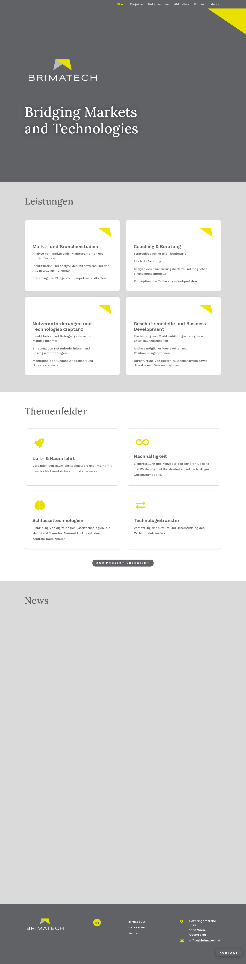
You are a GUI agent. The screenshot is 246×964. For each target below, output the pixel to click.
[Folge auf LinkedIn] (97, 922)
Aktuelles (181, 4)
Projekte (136, 4)
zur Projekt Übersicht (123, 562)
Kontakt (200, 4)
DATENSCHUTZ (138, 927)
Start (121, 4)
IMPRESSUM (136, 921)
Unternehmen (158, 4)
